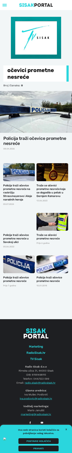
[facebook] (30, 422)
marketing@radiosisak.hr (36, 414)
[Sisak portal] (36, 5)
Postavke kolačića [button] (38, 441)
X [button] (66, 429)
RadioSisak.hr (36, 353)
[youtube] (41, 422)
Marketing (36, 346)
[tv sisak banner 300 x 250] (36, 37)
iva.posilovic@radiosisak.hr (36, 398)
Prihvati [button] (38, 448)
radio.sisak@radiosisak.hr (40, 382)
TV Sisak (36, 359)
